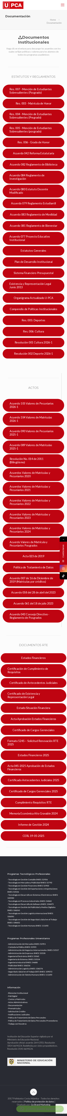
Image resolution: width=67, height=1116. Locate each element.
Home (53, 19)
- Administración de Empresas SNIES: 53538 (26, 953)
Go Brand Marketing (40, 1104)
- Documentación (14, 1005)
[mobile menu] (62, 5)
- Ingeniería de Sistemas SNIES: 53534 (23, 959)
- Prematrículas (14, 1008)
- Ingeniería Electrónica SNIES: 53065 (23, 956)
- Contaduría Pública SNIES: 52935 (21, 947)
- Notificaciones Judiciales (18, 1014)
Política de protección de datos (39, 1101)
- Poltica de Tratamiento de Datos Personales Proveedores (32, 1020)
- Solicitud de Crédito (16, 1011)
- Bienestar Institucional (17, 993)
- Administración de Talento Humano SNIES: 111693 (29, 975)
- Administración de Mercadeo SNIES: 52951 (26, 944)
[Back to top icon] (33, 1092)
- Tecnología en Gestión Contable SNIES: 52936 (27, 879)
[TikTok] (63, 576)
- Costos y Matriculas (16, 999)
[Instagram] (63, 568)
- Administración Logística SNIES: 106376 (25, 968)
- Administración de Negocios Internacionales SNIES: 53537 (33, 950)
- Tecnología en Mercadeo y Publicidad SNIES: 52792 (29, 882)
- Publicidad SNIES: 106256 (18, 965)
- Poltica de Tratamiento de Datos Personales (26, 1017)
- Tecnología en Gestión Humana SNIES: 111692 (27, 925)
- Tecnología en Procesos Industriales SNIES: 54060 (29, 901)
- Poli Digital (12, 996)
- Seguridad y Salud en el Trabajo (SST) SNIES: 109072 (29, 971)
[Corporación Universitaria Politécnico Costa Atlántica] (13, 5)
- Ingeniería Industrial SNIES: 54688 (22, 962)
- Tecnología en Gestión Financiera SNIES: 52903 (28, 885)
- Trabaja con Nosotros (17, 1024)
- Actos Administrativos (17, 1002)
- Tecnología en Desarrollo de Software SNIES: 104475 (30, 904)
